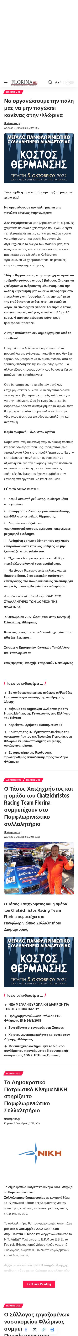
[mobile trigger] (7, 82)
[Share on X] (34, 1329)
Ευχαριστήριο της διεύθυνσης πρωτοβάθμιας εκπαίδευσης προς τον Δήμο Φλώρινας (36, 756)
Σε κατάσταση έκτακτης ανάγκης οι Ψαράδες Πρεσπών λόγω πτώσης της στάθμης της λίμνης (38, 697)
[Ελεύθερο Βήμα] (24, 82)
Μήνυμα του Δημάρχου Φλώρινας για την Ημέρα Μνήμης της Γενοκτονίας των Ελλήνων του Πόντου (37, 713)
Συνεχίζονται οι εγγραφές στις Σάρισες (36, 1027)
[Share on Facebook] (26, 1329)
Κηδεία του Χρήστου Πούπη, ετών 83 (35, 725)
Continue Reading (39, 1284)
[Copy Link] (43, 1329)
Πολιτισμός (13, 92)
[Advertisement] (39, 39)
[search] (50, 82)
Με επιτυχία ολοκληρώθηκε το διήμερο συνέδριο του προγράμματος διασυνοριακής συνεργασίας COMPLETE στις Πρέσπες (36, 1050)
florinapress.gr (12, 123)
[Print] (52, 1329)
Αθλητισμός (13, 780)
